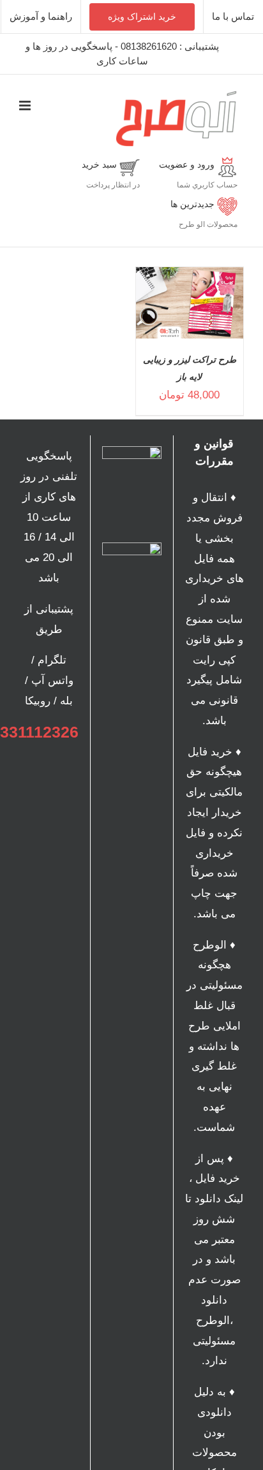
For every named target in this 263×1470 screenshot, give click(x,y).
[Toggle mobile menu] (26, 105)
